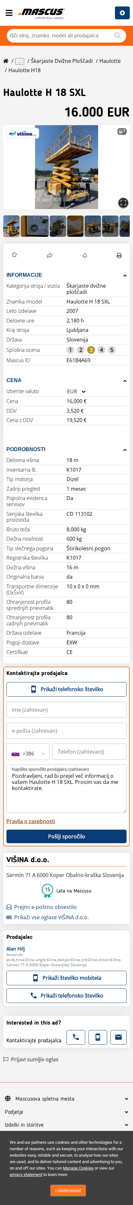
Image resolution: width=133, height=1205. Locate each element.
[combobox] (67, 392)
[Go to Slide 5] (93, 226)
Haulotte (110, 60)
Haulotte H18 (24, 70)
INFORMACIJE (24, 275)
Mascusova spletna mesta (45, 1099)
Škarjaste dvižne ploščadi (62, 60)
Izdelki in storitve (24, 1125)
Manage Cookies (78, 1168)
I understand (68, 1190)
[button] (66, 167)
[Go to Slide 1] (11, 226)
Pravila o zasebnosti (30, 821)
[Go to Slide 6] (110, 226)
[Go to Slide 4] (75, 226)
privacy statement (26, 1174)
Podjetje (14, 1112)
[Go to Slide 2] (35, 226)
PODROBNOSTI (25, 449)
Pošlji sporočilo (66, 836)
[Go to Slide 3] (58, 226)
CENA (14, 380)
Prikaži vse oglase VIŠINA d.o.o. (51, 917)
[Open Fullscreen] (123, 202)
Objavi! (122, 12)
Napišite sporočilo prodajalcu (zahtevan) (50, 769)
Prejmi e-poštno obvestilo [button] (45, 907)
